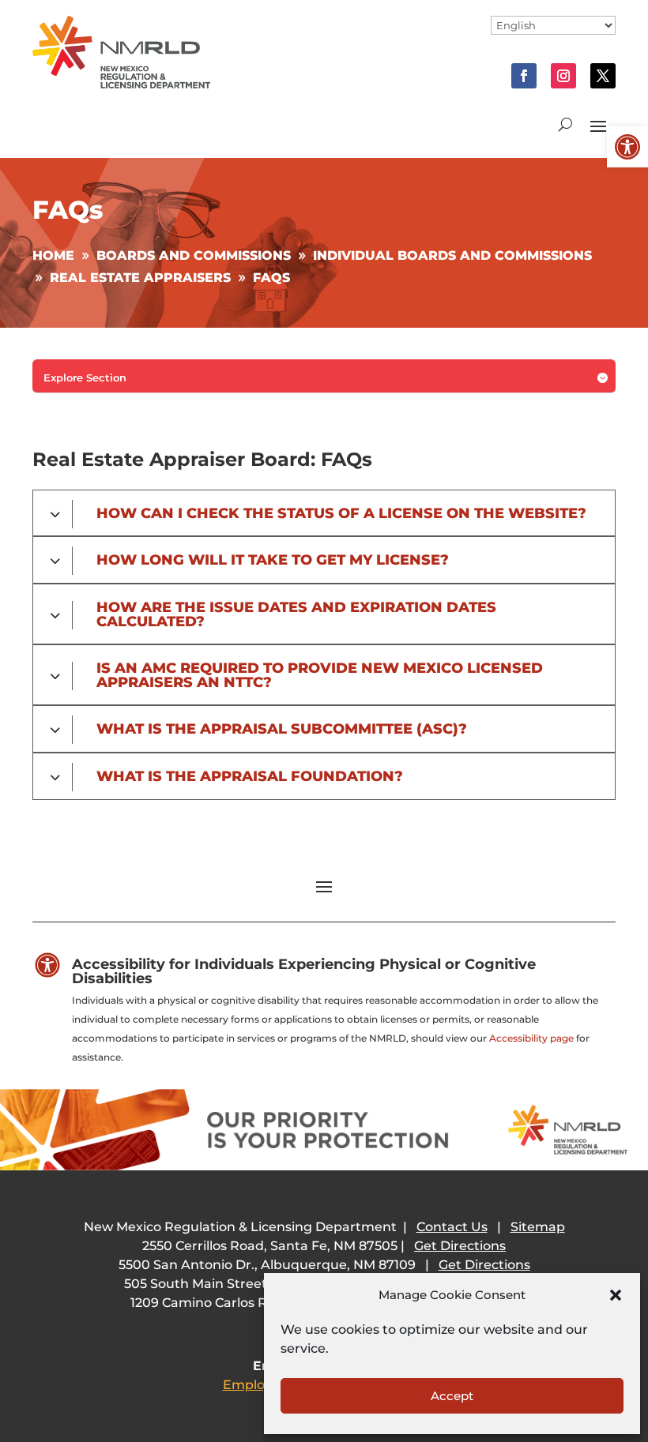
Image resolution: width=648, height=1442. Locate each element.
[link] (627, 146)
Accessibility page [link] (531, 1038)
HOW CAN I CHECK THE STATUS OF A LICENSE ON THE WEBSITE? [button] (341, 513)
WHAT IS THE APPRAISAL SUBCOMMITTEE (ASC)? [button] (281, 729)
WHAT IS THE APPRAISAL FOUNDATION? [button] (249, 776)
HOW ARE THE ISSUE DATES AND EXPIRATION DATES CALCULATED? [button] (296, 614)
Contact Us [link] (452, 1226)
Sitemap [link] (537, 1226)
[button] (616, 1295)
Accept (452, 1395)
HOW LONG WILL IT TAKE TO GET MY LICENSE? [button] (272, 560)
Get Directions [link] (460, 1245)
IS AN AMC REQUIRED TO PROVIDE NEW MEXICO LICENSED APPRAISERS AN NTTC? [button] (319, 675)
